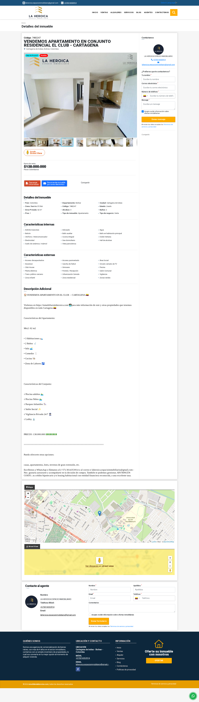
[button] (135, 55)
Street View (36, 153)
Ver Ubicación (92, 566)
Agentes (148, 12)
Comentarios (94, 603)
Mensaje (145, 100)
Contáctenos (162, 12)
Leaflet (154, 542)
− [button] (28, 497)
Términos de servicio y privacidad (121, 626)
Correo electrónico (150, 83)
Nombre (92, 585)
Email (91, 594)
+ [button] (28, 493)
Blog (138, 12)
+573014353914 (70, 3)
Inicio (95, 12)
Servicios (129, 12)
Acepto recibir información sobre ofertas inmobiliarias (113, 615)
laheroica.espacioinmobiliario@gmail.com (158, 65)
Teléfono (137, 594)
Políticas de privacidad (126, 670)
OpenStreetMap (169, 542)
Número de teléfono (150, 92)
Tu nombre (146, 75)
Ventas (104, 12)
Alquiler (120, 655)
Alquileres (115, 12)
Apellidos (137, 585)
